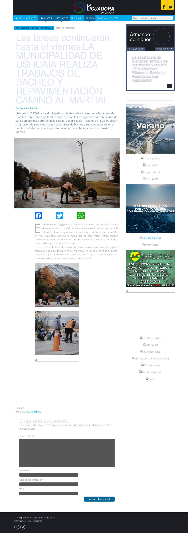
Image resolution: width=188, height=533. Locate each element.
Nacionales (30, 18)
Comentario (27, 436)
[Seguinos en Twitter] (170, 5)
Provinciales (62, 18)
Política (90, 18)
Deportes (115, 18)
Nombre (25, 470)
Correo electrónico (31, 479)
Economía (102, 18)
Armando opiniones (140, 36)
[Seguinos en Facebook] (164, 5)
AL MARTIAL (34, 411)
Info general (46, 18)
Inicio (19, 18)
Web (22, 489)
